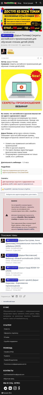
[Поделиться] (38, 58)
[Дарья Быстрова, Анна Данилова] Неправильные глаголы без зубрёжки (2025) (24, 243)
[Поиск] (40, 3)
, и (17, 189)
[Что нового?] (36, 3)
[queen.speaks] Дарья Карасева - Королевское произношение (22, 283)
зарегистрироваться (25, 184)
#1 (41, 58)
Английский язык (16, 248)
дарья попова (26, 45)
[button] (2, 3)
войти (11, 184)
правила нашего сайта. (26, 229)
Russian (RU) (7, 393)
